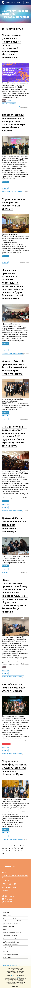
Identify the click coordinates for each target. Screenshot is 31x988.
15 (19, 848)
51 (3, 853)
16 (22, 848)
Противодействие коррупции (11, 938)
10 (3, 848)
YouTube (8, 898)
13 (12, 848)
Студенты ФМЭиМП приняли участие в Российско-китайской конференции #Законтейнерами (14, 367)
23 (22, 851)
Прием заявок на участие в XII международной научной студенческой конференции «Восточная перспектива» (12, 46)
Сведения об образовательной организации (15, 947)
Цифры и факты (7, 915)
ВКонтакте (9, 896)
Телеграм (8, 901)
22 (18, 851)
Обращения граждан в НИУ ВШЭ (12, 932)
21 (15, 851)
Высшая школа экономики (12, 2)
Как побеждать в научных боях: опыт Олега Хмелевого (13, 687)
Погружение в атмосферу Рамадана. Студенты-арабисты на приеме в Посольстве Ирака (14, 768)
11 (6, 848)
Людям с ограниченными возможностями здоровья (14, 950)
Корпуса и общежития (9, 926)
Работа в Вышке (7, 957)
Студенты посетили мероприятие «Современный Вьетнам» (13, 203)
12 (9, 848)
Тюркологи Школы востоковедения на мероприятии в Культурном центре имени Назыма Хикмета (13, 122)
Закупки (5, 929)
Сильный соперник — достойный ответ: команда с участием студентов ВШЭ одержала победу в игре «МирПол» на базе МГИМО (14, 436)
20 (12, 851)
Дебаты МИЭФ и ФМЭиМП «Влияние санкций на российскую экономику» (14, 525)
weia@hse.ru (6, 890)
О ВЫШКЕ (6, 912)
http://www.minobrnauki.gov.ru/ (11, 965)
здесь (11, 975)
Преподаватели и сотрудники (11, 923)
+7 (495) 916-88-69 (9, 884)
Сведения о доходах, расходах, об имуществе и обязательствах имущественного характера (12, 942)
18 (6, 851)
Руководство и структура (10, 918)
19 (9, 851)
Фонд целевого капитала (10, 935)
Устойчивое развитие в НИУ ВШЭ (12, 921)
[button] (11, 910)
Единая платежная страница (10, 954)
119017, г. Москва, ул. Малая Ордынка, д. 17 (15, 876)
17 (3, 851)
